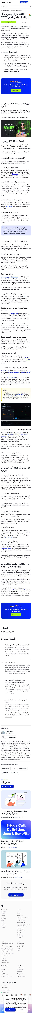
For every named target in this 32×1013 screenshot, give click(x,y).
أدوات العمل (10, 434)
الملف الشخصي (12, 737)
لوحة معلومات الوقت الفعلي (18, 590)
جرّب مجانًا (23, 22)
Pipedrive (16, 434)
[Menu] (30, 2)
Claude (6, 772)
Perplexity (23, 768)
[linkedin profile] (2, 737)
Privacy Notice (4, 987)
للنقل (25, 296)
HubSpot (3, 436)
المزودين (12, 689)
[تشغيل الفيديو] (16, 128)
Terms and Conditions (5, 990)
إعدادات (21, 1009)
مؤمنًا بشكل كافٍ (8, 537)
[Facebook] (7, 982)
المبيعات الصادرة (11, 377)
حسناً (10, 1009)
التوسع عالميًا (9, 206)
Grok (15, 768)
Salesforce (24, 434)
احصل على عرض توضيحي (16, 895)
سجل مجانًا (15, 90)
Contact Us (3, 985)
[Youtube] (15, 982)
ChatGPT (6, 768)
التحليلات (23, 372)
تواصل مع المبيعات (24, 2)
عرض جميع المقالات (7, 786)
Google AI (15, 772)
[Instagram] (9, 982)
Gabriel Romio (6, 10)
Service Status (6, 992)
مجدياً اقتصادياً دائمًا (6, 548)
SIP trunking (15, 174)
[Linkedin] (12, 982)
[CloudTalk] (6, 2)
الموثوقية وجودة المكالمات (15, 685)
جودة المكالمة (14, 313)
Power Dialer (8, 717)
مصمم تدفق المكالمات (13, 372)
